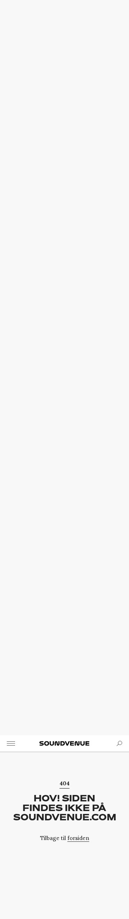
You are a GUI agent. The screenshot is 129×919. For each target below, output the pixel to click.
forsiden (78, 838)
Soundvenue (65, 743)
